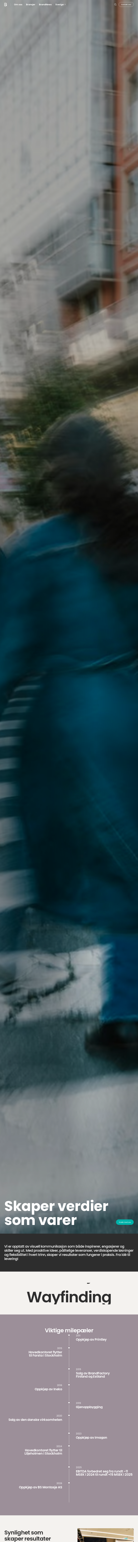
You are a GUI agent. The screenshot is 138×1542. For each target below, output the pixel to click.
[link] (59, 4)
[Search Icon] (115, 4)
